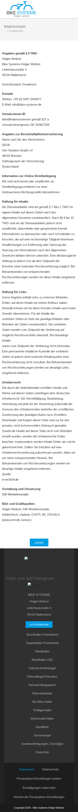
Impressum (16, 30)
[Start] (5, 30)
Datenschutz (50, 769)
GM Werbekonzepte (15, 494)
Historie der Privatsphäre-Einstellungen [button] (39, 797)
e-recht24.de (10, 479)
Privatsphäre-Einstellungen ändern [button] (39, 778)
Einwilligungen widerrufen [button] (39, 787)
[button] (56, 8)
